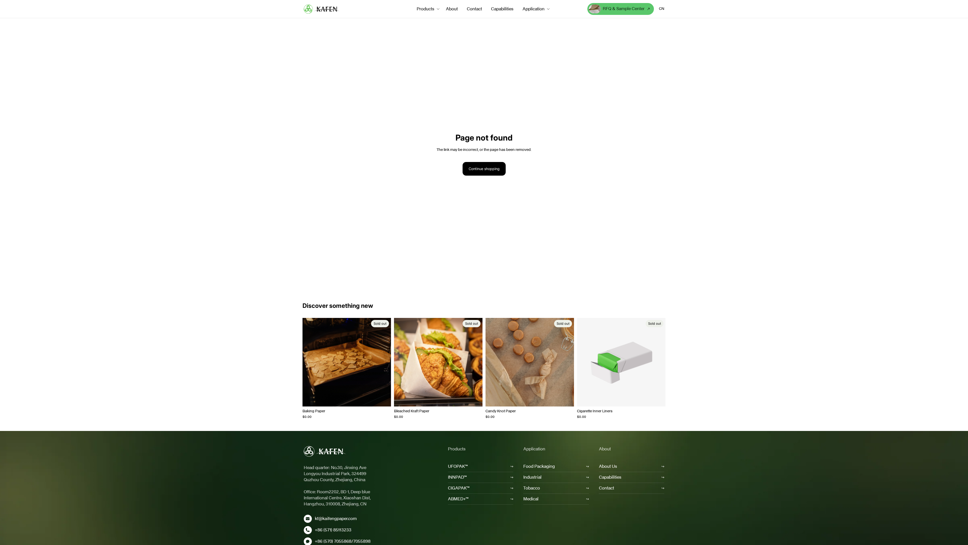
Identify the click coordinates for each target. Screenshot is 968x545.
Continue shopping (484, 169)
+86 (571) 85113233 (333, 530)
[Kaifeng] (325, 451)
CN (661, 9)
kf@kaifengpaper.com (336, 519)
